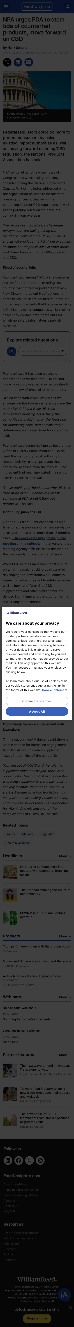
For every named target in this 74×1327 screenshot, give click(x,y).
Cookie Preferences (37, 701)
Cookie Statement (54, 690)
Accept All (37, 711)
